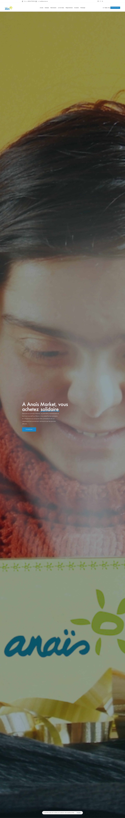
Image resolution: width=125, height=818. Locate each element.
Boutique (47, 7)
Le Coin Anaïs (61, 7)
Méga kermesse (69, 7)
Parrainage (83, 7)
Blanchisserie (53, 7)
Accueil (41, 7)
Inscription (76, 7)
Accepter (79, 812)
